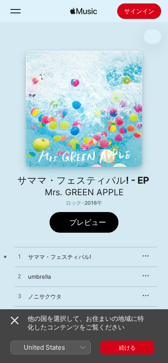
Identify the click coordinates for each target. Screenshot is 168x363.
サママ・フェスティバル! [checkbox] (59, 256)
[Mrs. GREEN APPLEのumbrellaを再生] (19, 276)
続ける (127, 347)
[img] (83, 11)
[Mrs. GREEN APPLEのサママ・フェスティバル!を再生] (19, 257)
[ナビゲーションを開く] (15, 11)
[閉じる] (15, 320)
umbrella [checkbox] (39, 276)
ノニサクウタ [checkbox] (45, 296)
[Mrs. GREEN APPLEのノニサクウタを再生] (19, 296)
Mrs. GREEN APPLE (84, 192)
